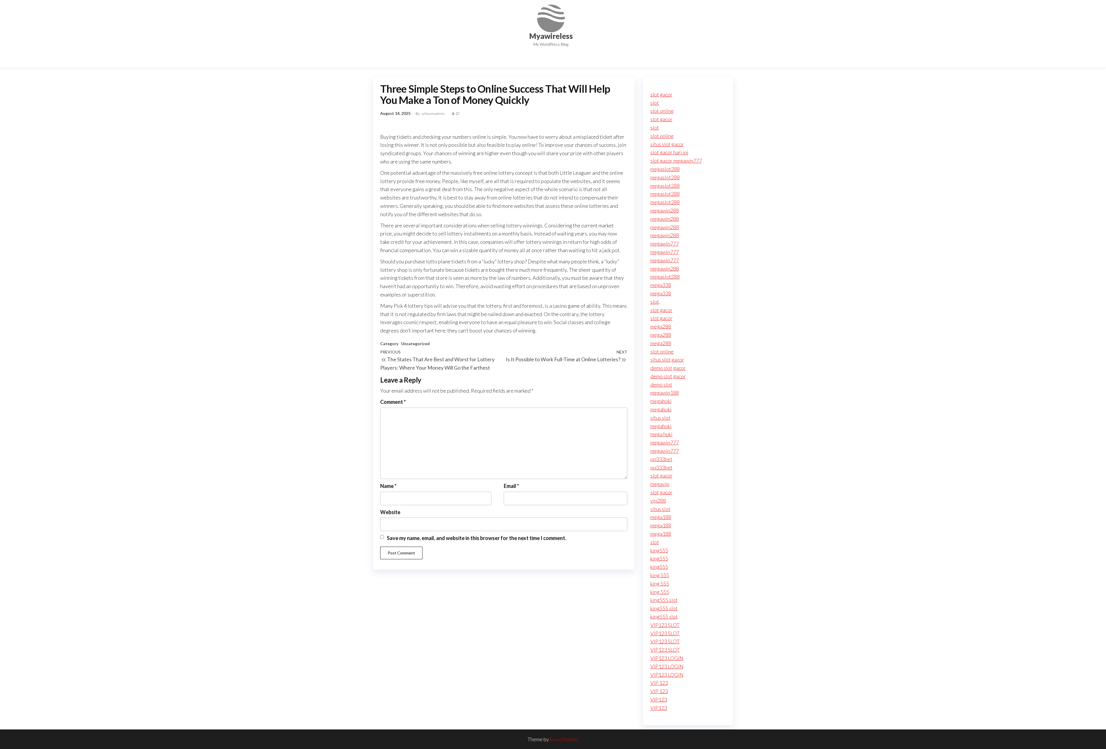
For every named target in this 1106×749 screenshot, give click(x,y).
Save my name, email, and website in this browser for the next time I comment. (476, 538)
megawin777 (664, 243)
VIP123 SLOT (665, 625)
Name (388, 486)
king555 (659, 550)
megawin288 (664, 210)
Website (390, 512)
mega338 (660, 285)
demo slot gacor (668, 368)
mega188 (660, 517)
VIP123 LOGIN (666, 658)
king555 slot (664, 600)
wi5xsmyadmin (433, 113)
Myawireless (551, 36)
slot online (662, 111)
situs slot (660, 418)
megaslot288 (665, 169)
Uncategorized (415, 343)
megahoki (661, 401)
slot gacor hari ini (669, 152)
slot (654, 103)
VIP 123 (659, 683)
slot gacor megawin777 (676, 160)
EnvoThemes (564, 739)
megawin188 (664, 392)
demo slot (661, 384)
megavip (659, 484)
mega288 (660, 326)
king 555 (659, 575)
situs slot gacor (667, 144)
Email (511, 486)
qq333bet (661, 459)
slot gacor (661, 94)
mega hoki (661, 434)
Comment (393, 402)
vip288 (658, 500)
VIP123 (658, 699)
